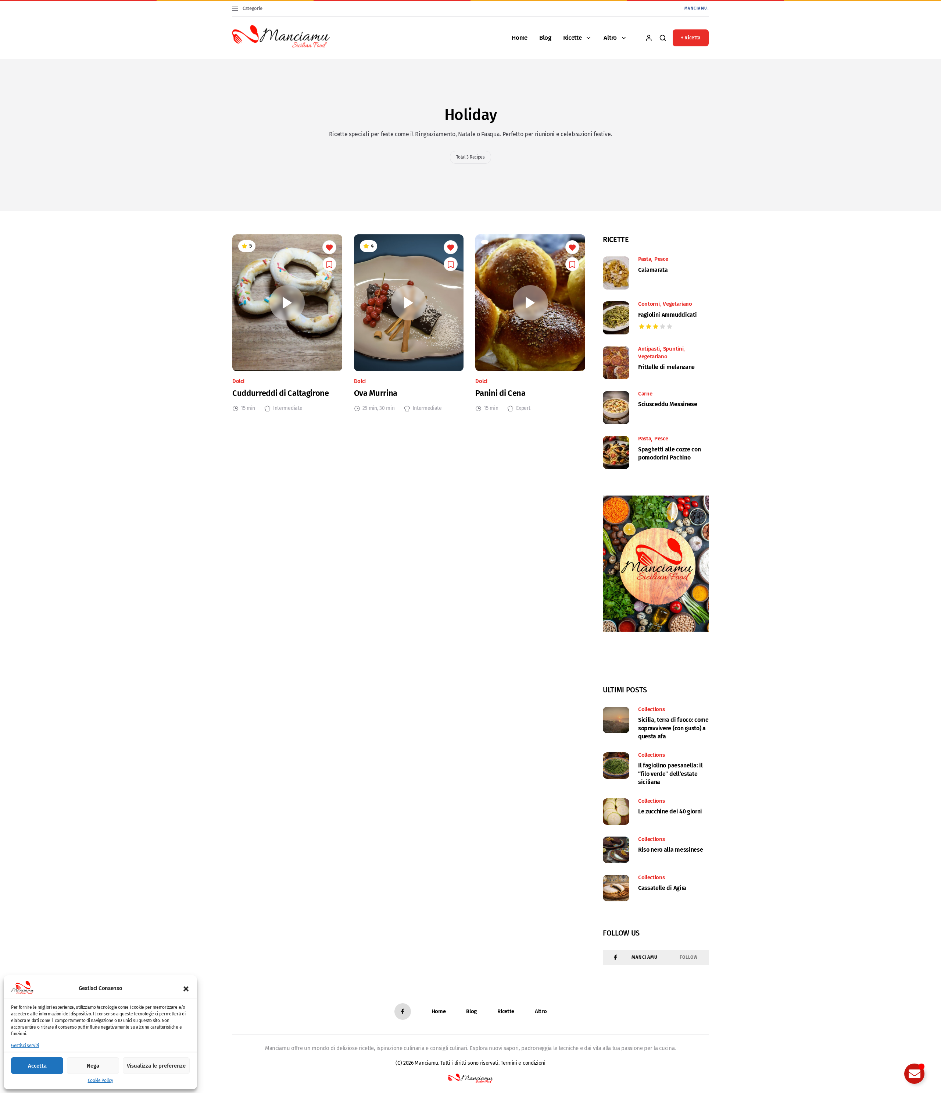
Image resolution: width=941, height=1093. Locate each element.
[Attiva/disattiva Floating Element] (914, 1074)
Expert (523, 408)
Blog (545, 38)
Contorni (648, 304)
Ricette (572, 38)
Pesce (661, 259)
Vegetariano (677, 304)
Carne (645, 394)
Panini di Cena (500, 393)
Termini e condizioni (523, 1063)
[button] (186, 988)
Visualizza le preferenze (156, 1065)
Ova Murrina (375, 393)
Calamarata (653, 269)
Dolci (238, 381)
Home (519, 38)
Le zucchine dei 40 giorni (670, 811)
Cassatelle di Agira (662, 887)
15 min (248, 408)
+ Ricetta (691, 38)
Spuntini (673, 349)
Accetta (37, 1065)
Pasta (644, 259)
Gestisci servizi (25, 1045)
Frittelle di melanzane (666, 366)
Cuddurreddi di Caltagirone (280, 393)
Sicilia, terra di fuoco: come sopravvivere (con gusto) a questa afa (673, 728)
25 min (369, 408)
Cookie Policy (100, 1080)
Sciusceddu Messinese (667, 404)
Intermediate (287, 408)
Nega (93, 1065)
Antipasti (649, 349)
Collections (651, 709)
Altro (610, 38)
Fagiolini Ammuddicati (667, 314)
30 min (386, 408)
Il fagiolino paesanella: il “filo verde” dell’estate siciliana (670, 773)
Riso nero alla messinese (670, 849)
